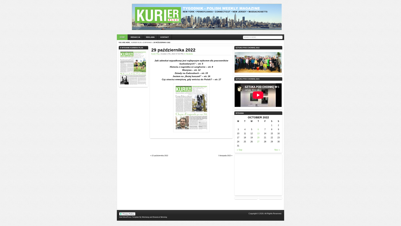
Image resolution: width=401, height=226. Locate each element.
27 (258, 141)
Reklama (150, 37)
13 (258, 133)
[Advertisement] (186, 148)
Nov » (277, 150)
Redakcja (135, 37)
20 (258, 137)
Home (122, 37)
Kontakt (164, 37)
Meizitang (145, 217)
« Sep (239, 150)
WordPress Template (131, 217)
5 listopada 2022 (225, 155)
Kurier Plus (136, 42)
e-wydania (147, 42)
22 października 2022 (160, 155)
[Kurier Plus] (207, 29)
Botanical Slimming (160, 217)
